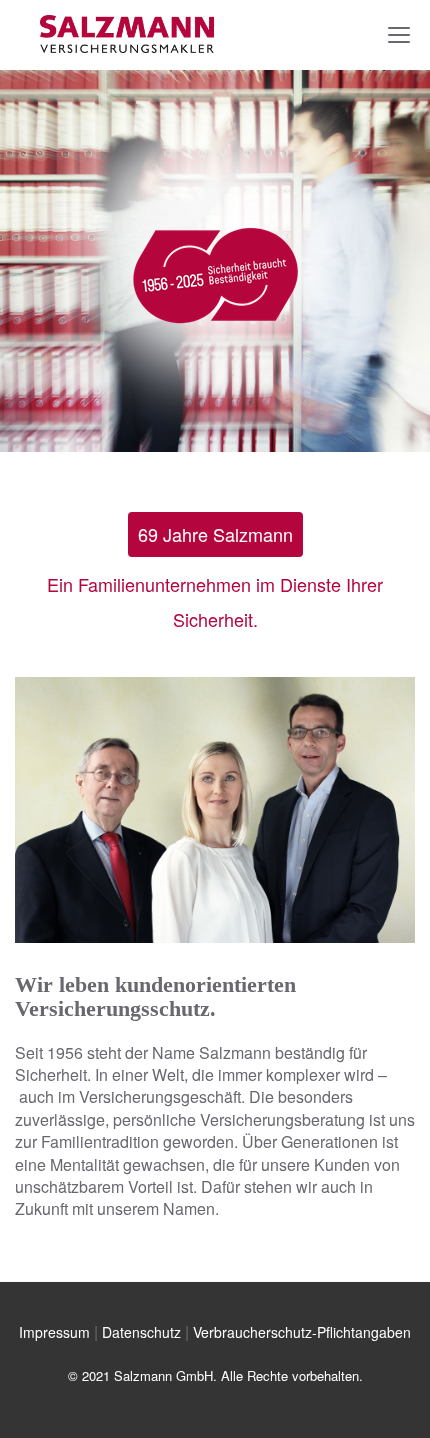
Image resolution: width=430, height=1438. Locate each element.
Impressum (54, 1332)
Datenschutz (141, 1332)
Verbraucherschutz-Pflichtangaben (302, 1332)
